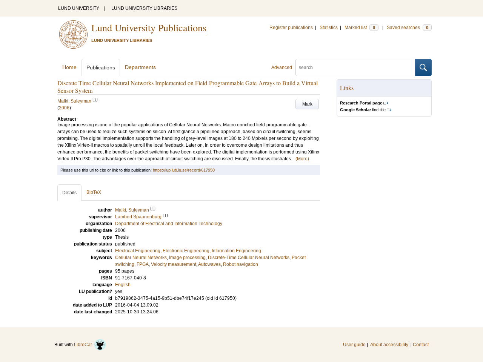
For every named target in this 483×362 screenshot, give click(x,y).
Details (69, 192)
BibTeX (93, 192)
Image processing (187, 257)
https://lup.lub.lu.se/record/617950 (184, 170)
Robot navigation (240, 264)
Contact (421, 344)
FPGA (143, 264)
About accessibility (389, 344)
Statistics (329, 27)
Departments (140, 67)
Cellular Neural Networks (141, 257)
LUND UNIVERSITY (78, 8)
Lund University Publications (148, 27)
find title (363, 109)
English (123, 284)
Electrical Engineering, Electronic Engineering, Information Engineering (188, 250)
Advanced (281, 67)
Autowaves (209, 264)
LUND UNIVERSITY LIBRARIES (144, 8)
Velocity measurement (173, 264)
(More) (302, 158)
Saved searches (407, 27)
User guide (354, 344)
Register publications (291, 27)
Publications (100, 67)
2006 (64, 107)
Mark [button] (307, 104)
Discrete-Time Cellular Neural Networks (248, 257)
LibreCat (84, 344)
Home (69, 67)
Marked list (360, 27)
